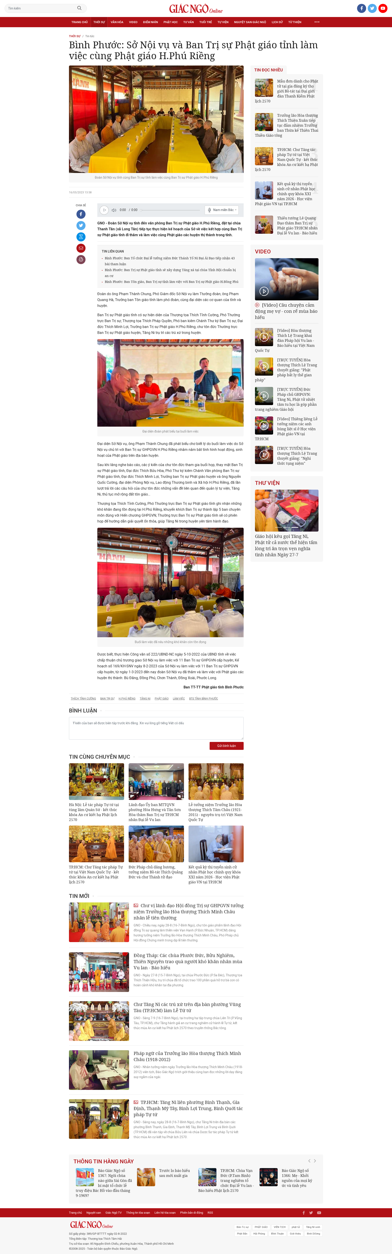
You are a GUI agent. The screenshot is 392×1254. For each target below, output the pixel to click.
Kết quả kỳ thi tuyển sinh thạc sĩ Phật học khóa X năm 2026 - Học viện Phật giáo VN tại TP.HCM (102, 1180)
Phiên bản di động (191, 1207)
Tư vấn (188, 22)
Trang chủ (79, 22)
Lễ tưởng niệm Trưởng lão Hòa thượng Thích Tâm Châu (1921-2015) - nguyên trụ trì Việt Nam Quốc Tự (216, 812)
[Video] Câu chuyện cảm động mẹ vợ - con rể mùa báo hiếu (286, 311)
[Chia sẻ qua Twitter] (81, 225)
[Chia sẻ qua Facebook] (81, 214)
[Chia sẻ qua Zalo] (81, 236)
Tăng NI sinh (313, 1222)
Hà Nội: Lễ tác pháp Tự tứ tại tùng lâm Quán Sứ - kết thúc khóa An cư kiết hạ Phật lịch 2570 (94, 812)
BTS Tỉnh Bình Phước (203, 698)
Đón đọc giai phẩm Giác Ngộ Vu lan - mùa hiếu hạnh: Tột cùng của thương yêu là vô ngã (288, 1180)
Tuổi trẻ (205, 22)
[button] (310, 1178)
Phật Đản (242, 1228)
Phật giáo (162, 698)
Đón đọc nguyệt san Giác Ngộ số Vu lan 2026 (237, 1175)
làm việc (179, 698)
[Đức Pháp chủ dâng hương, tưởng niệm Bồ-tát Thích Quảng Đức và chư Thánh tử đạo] (156, 844)
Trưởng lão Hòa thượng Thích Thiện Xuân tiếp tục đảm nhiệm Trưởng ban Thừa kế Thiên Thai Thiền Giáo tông (286, 125)
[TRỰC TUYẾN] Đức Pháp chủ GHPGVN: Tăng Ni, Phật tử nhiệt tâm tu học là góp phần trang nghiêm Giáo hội (286, 399)
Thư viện (267, 483)
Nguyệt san (93, 1207)
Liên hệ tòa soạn (165, 1207)
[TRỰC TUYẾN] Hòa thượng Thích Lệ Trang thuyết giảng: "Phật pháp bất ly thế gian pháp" (286, 369)
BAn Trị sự (243, 1222)
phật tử (296, 1222)
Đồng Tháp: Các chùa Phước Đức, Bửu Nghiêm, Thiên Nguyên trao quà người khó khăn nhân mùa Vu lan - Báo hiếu (188, 961)
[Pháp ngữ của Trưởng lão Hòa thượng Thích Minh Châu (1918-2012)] (99, 1070)
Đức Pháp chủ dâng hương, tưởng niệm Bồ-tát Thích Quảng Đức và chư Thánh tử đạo (156, 872)
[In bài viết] (81, 259)
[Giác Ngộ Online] (145, 1219)
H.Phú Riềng (127, 698)
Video (133, 22)
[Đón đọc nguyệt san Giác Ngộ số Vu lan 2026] (207, 1177)
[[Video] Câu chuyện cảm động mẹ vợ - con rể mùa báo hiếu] (286, 279)
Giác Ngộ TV (113, 1207)
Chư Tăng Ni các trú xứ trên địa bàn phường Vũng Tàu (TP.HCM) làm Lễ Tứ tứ (187, 1007)
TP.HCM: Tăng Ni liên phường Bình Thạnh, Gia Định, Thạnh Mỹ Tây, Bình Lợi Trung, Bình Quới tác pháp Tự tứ (188, 1108)
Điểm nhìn (150, 22)
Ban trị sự (107, 698)
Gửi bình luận (226, 746)
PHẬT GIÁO (261, 1222)
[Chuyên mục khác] (317, 22)
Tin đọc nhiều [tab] (268, 70)
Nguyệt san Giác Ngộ (250, 22)
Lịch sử (277, 22)
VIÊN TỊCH (280, 1222)
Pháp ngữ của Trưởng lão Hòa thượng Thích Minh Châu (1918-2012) (187, 1056)
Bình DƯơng (313, 1228)
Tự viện (223, 22)
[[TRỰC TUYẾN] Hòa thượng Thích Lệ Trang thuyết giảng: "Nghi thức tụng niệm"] (264, 455)
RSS (210, 1207)
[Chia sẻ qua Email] (81, 248)
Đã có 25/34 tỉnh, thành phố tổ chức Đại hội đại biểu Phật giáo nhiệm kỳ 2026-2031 (286, 542)
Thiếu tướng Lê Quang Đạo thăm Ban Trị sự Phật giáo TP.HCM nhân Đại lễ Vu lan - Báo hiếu (297, 226)
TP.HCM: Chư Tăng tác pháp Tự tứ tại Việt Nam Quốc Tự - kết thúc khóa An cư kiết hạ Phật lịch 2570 (96, 875)
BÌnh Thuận (277, 1228)
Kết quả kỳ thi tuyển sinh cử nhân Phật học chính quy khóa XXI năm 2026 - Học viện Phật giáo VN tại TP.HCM (215, 875)
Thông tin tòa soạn (138, 1207)
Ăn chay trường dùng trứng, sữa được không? (173, 1175)
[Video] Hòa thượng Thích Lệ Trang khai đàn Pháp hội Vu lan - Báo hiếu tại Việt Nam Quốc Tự (285, 340)
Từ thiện (294, 22)
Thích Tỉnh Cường (83, 698)
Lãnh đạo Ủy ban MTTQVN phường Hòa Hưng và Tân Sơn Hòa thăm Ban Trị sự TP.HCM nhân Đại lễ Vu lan (155, 812)
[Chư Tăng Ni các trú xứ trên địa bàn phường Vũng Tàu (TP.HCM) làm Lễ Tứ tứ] (99, 1021)
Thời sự (99, 22)
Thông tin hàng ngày (104, 1161)
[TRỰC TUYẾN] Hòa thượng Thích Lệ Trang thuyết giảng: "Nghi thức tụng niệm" (297, 456)
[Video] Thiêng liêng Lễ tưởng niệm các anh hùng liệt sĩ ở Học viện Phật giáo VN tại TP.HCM (286, 428)
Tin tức (89, 36)
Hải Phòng (259, 1228)
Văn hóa (117, 22)
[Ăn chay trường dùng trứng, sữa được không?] (146, 1177)
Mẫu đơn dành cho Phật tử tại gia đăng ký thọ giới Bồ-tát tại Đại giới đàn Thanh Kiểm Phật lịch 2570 (286, 91)
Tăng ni (145, 698)
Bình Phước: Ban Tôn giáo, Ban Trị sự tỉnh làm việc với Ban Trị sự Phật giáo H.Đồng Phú (171, 281)
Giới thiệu (295, 1228)
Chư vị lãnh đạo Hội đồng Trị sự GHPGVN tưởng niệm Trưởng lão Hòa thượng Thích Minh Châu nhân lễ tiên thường (189, 911)
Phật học (171, 22)
